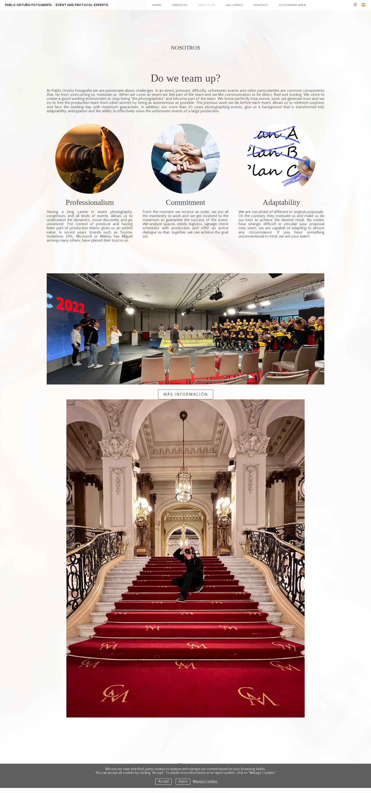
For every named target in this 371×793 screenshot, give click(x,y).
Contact (261, 5)
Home (156, 5)
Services (179, 5)
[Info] (355, 5)
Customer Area (292, 5)
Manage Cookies (205, 781)
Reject (183, 781)
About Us (206, 5)
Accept (163, 781)
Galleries (234, 5)
